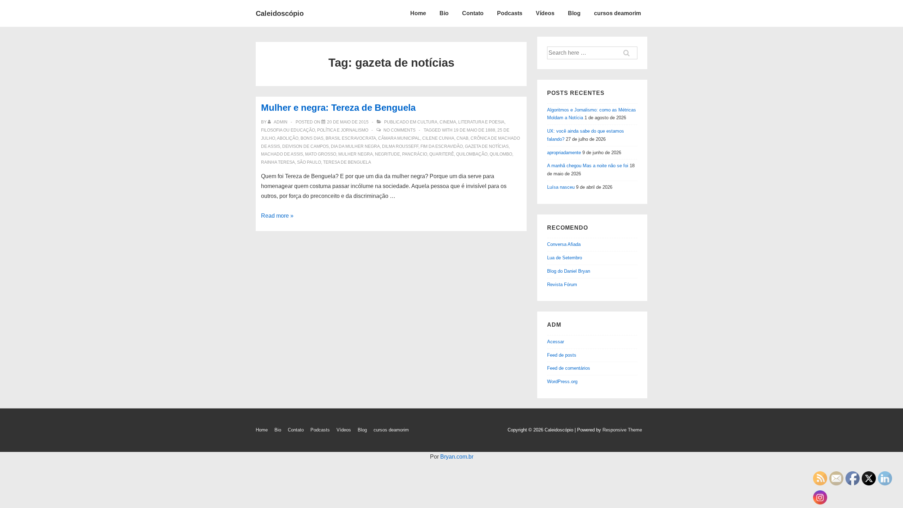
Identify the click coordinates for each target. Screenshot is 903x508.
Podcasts (509, 13)
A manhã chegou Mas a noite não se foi (587, 165)
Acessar (555, 341)
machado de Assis (282, 154)
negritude (387, 154)
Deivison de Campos (305, 146)
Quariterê (441, 154)
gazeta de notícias (487, 146)
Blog (574, 13)
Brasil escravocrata (351, 138)
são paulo (309, 162)
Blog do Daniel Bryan (568, 271)
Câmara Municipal (399, 138)
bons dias (312, 138)
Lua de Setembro (564, 257)
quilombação (471, 154)
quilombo (501, 154)
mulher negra (355, 154)
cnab (462, 138)
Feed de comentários (568, 368)
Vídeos (545, 13)
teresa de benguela (347, 162)
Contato (473, 13)
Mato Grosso (320, 154)
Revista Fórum (562, 284)
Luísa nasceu (561, 187)
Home (418, 13)
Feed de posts (561, 355)
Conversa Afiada (564, 244)
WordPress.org (562, 381)
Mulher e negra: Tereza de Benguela (338, 107)
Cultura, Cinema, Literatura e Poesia (460, 122)
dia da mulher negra (355, 146)
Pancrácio (414, 154)
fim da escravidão (441, 146)
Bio (444, 13)
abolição (287, 138)
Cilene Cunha (438, 138)
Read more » (277, 216)
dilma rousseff (400, 146)
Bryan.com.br (456, 457)
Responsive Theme (622, 430)
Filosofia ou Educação (288, 130)
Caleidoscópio (280, 13)
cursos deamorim (617, 13)
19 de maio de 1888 (474, 130)
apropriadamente (564, 152)
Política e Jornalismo (342, 130)
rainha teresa (278, 162)
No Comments (399, 130)
